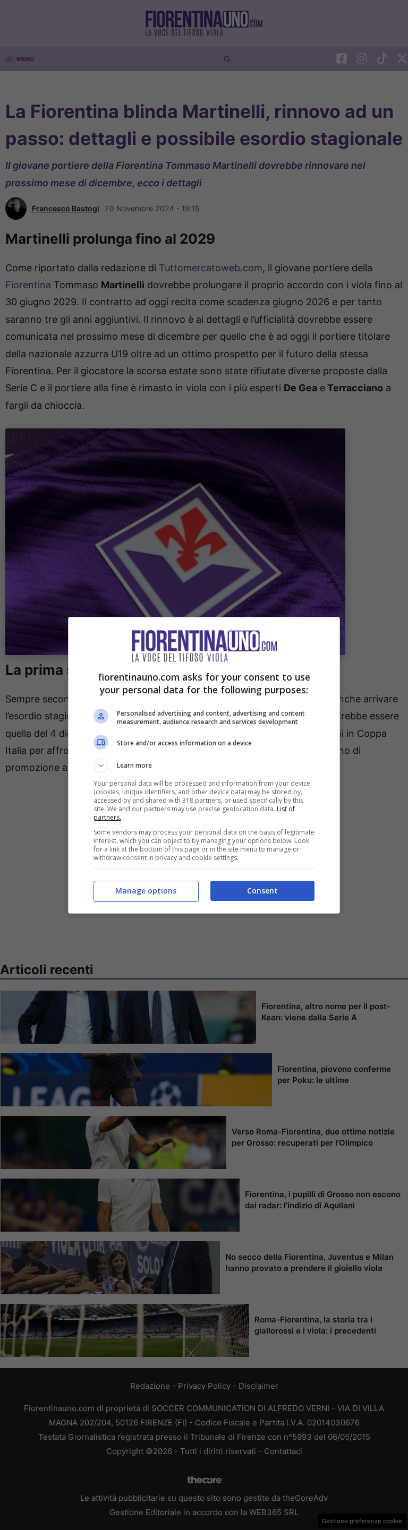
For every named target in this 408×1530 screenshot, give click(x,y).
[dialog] (204, 765)
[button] (204, 765)
